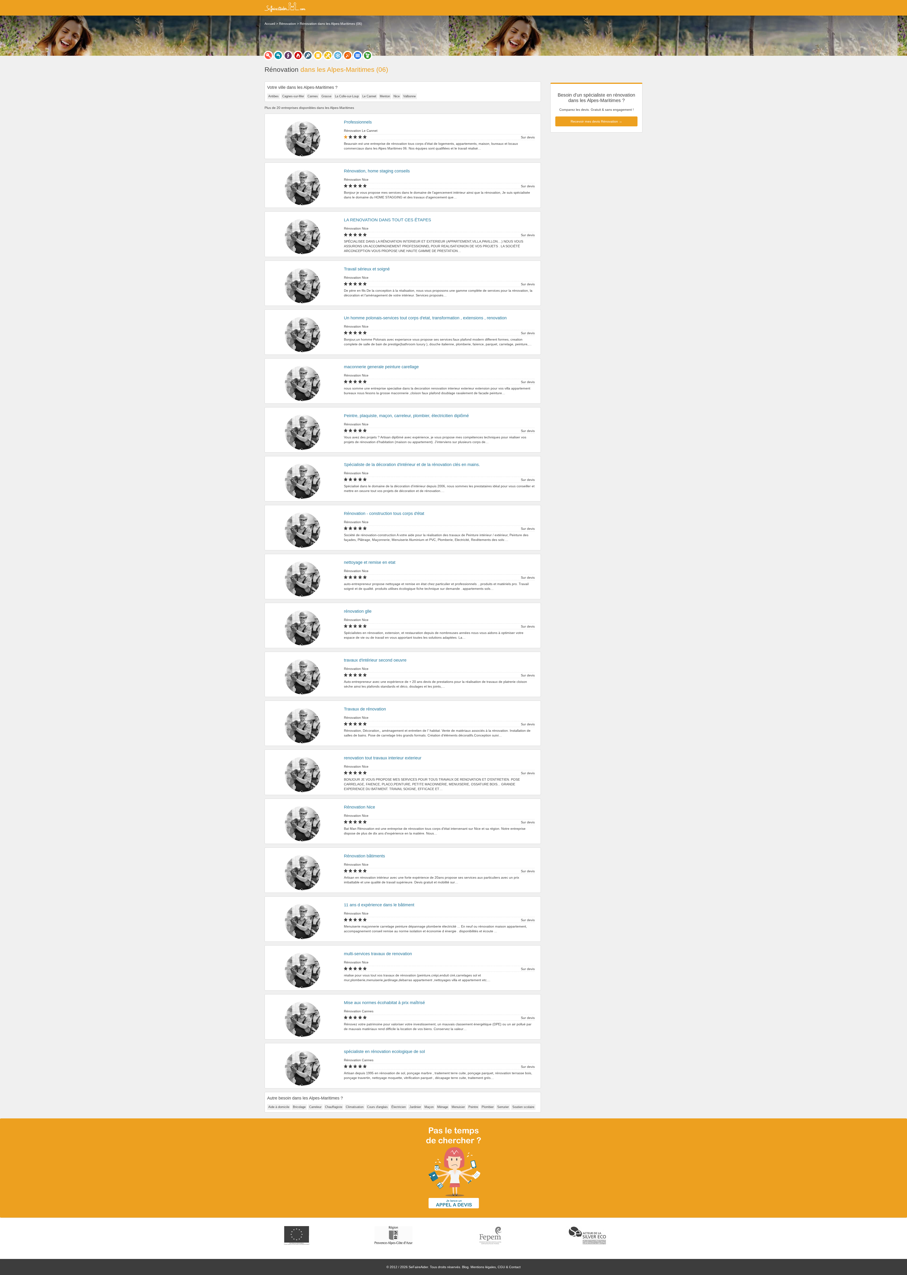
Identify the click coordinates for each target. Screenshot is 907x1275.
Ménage (442, 1107)
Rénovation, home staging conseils (377, 171)
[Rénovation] (328, 55)
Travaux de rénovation (365, 709)
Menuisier (458, 1107)
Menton (385, 96)
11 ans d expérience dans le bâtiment (379, 905)
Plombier (488, 1107)
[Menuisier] (318, 55)
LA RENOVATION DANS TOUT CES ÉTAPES (387, 220)
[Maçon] (347, 55)
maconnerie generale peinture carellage (381, 366)
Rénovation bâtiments (364, 856)
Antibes (273, 96)
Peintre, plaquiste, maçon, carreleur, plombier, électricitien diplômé (406, 415)
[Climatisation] (338, 55)
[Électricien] (288, 55)
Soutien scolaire (523, 1107)
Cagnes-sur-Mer (293, 96)
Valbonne (409, 96)
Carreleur (315, 1107)
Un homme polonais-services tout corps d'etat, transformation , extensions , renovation (425, 318)
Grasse (326, 96)
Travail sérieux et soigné (367, 269)
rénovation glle (358, 611)
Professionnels (358, 122)
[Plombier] (278, 55)
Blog (465, 1267)
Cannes (313, 96)
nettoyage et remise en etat (369, 562)
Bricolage (299, 1107)
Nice (397, 96)
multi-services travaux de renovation (378, 953)
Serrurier (503, 1107)
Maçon (429, 1107)
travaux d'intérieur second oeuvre (375, 660)
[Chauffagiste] (298, 55)
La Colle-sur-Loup (347, 96)
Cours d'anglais (377, 1107)
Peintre (473, 1107)
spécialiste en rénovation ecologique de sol (384, 1051)
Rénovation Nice (359, 807)
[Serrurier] (268, 55)
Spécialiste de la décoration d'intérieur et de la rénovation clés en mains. (412, 464)
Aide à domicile (278, 1107)
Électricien (398, 1107)
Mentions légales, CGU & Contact (496, 1267)
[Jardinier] (367, 55)
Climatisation (355, 1107)
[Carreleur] (357, 55)
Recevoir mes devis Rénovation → (596, 121)
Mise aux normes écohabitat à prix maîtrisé (384, 1002)
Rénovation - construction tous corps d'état (384, 513)
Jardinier (415, 1107)
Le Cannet (369, 96)
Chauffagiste (333, 1107)
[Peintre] (308, 55)
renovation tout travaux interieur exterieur (382, 758)
